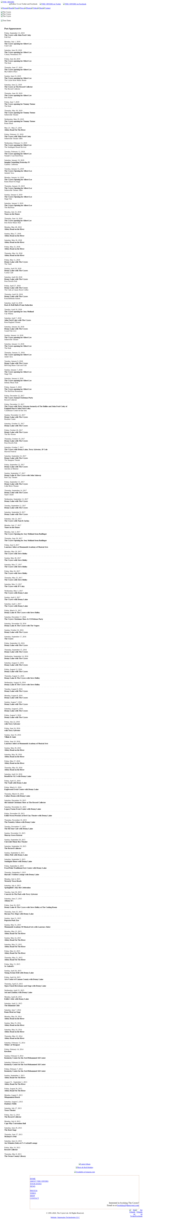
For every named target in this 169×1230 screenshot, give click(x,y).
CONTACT (34, 1198)
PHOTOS (33, 1191)
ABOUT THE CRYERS (39, 1181)
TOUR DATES (36, 1184)
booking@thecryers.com (128, 1205)
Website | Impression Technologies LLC (65, 1217)
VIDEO (33, 1193)
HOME (33, 1179)
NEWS (32, 1186)
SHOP (32, 1196)
